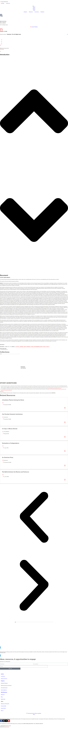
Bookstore (42, 11)
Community (37, 11)
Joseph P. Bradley (34, 26)
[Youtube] (8, 720)
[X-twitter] (6, 720)
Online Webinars (4, 690)
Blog (2, 696)
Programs (25, 11)
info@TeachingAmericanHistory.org (49, 723)
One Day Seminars (4, 687)
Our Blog (2, 3)
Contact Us (8, 3)
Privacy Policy (3, 708)
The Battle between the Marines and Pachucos (15, 472)
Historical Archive (4, 678)
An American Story (7, 457)
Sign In (2, 710)
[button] (2, 40)
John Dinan (2, 49)
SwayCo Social (7, 726)
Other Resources (4, 692)
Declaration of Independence (10, 443)
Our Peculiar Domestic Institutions (12, 414)
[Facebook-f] (1, 720)
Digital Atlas (3, 699)
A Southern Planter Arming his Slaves (13, 400)
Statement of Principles (5, 703)
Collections (3, 676)
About (2, 701)
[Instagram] (3, 720)
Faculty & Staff (3, 706)
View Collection (23, 368)
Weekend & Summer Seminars (6, 685)
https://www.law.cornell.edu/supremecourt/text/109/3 (32, 346)
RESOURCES (3, 21)
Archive (2, 674)
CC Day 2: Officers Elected (9, 428)
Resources (31, 11)
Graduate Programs (4, 683)
